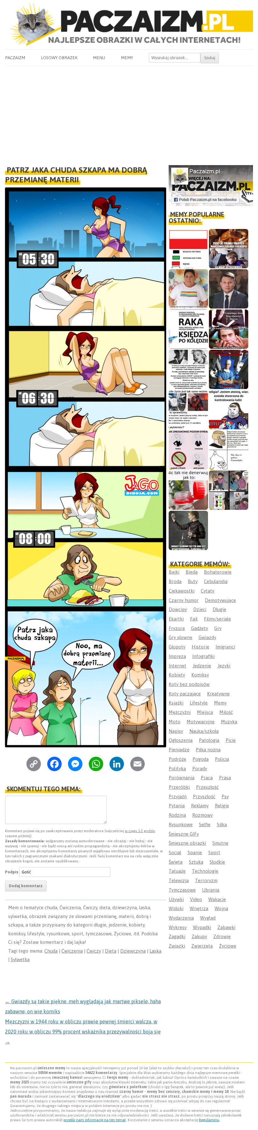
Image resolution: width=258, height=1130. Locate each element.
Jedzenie (202, 665)
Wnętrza (199, 908)
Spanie (195, 852)
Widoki (176, 908)
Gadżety (199, 628)
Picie (231, 740)
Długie (219, 609)
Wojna (221, 908)
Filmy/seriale (217, 618)
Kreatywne (218, 693)
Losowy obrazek (59, 57)
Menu (99, 57)
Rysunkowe (181, 824)
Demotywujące (220, 600)
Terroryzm (206, 880)
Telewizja (179, 880)
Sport (214, 852)
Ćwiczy (94, 951)
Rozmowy (202, 815)
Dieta (110, 951)
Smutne (220, 843)
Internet (177, 665)
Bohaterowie (218, 572)
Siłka (222, 824)
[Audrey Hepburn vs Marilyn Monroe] (188, 369)
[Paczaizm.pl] (129, 24)
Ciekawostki (181, 590)
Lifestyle (199, 702)
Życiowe (227, 946)
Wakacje (217, 899)
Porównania (181, 777)
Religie (222, 805)
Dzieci (199, 609)
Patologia (209, 740)
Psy (225, 796)
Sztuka (196, 862)
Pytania (177, 805)
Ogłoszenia (181, 740)
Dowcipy (178, 609)
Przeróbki (179, 787)
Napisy (176, 731)
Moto (174, 721)
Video (196, 899)
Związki (177, 946)
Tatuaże (177, 871)
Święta (175, 862)
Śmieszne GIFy (184, 834)
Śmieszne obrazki (187, 843)
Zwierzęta (202, 946)
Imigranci (225, 646)
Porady (199, 768)
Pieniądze (179, 749)
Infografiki (203, 656)
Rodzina (177, 815)
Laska (155, 951)
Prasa (225, 777)
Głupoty (177, 646)
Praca (207, 777)
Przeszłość (207, 787)
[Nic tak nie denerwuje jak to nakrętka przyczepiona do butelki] (188, 490)
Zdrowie (222, 936)
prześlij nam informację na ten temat (95, 1120)
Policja (222, 759)
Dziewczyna (133, 951)
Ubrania (210, 890)
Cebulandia (215, 581)
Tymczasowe (182, 890)
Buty (193, 581)
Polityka (177, 768)
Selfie (204, 824)
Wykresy (178, 927)
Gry (218, 628)
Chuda (51, 951)
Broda (175, 581)
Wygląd (208, 918)
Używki (176, 899)
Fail (194, 618)
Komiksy (200, 674)
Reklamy (200, 805)
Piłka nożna (208, 749)
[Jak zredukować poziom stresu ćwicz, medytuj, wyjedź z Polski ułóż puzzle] (188, 450)
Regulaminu (209, 1120)
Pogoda (201, 759)
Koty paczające (185, 693)
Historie (200, 646)
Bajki (174, 572)
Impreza (177, 656)
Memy (127, 57)
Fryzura (177, 628)
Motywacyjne (201, 721)
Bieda (192, 572)
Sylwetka (20, 959)
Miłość (226, 712)
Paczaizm (15, 57)
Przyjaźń (178, 796)
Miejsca (205, 712)
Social (175, 852)
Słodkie (217, 862)
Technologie (205, 871)
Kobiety (177, 674)
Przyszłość (204, 796)
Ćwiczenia (72, 951)
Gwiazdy (207, 637)
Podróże (177, 759)
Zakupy (199, 936)
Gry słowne (180, 637)
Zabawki (226, 927)
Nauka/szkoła (204, 731)
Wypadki (202, 927)
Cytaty (207, 590)
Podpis (11, 872)
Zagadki (177, 936)
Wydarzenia (181, 918)
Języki (223, 665)
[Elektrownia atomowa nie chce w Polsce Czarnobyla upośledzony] (228, 450)
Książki (176, 702)
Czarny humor (184, 600)
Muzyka (229, 721)
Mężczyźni (180, 712)
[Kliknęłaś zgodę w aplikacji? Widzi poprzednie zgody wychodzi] (228, 490)
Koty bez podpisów (189, 684)
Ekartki (176, 618)
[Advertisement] (129, 113)
